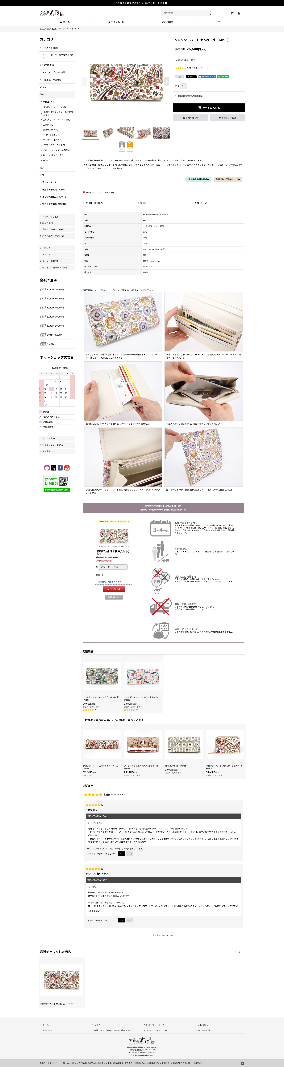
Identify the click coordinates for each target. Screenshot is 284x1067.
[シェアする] (179, 76)
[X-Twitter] (54, 467)
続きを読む (94, 911)
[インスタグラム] (47, 467)
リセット (240, 952)
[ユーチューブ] (67, 467)
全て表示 (163, 935)
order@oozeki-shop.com (143, 1055)
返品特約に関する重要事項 (190, 96)
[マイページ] (238, 13)
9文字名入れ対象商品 (197, 179)
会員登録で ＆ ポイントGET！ (142, 3)
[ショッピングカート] (231, 13)
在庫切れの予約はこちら (227, 179)
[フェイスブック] (61, 467)
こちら (199, 1063)
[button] (219, 22)
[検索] (209, 13)
